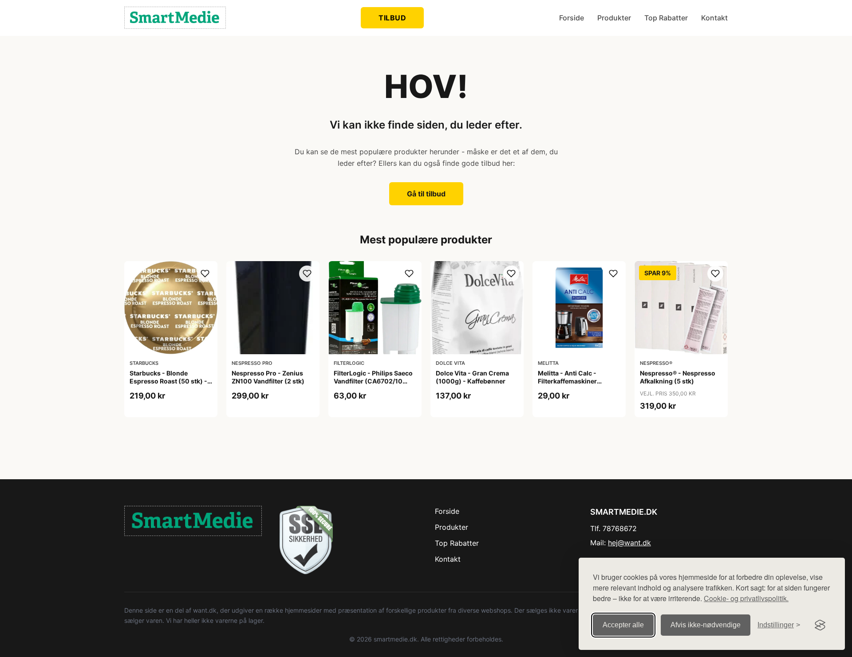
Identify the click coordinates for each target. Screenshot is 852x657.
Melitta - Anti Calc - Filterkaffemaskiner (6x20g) (567, 381)
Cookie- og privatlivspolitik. (746, 598)
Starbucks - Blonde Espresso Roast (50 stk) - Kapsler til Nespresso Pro (168, 381)
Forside (571, 17)
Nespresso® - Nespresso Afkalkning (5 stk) (677, 377)
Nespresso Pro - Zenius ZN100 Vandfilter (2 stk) (268, 377)
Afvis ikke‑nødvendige (706, 625)
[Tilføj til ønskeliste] (205, 274)
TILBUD (392, 17)
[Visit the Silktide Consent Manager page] (820, 625)
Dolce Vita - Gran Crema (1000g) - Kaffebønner (472, 377)
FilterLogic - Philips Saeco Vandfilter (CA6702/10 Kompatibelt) (373, 381)
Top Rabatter (666, 17)
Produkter (614, 17)
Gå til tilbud (426, 193)
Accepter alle (623, 625)
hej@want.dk (629, 542)
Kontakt (714, 17)
